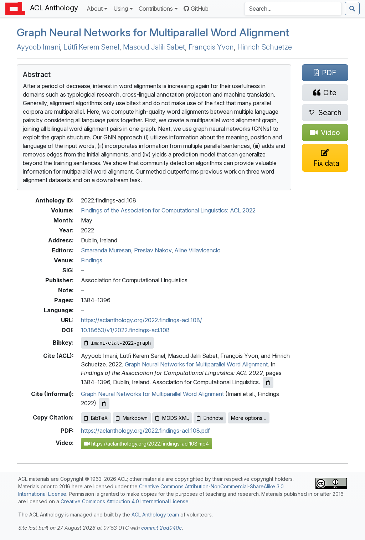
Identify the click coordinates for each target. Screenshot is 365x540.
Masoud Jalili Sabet (154, 47)
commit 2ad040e (161, 528)
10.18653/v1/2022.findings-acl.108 (125, 330)
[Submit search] (352, 8)
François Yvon (211, 47)
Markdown (135, 418)
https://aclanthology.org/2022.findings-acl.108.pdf (145, 430)
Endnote (213, 418)
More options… (248, 418)
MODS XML (175, 418)
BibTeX (99, 418)
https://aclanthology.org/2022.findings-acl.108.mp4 (149, 444)
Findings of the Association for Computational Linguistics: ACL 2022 (168, 210)
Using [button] (120, 8)
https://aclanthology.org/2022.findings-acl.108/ (141, 320)
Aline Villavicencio (197, 250)
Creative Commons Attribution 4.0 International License (125, 501)
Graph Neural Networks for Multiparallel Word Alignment (153, 32)
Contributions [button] (156, 8)
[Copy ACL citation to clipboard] (268, 382)
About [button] (95, 8)
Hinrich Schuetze (264, 47)
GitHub (200, 8)
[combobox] (293, 8)
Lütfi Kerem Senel (91, 47)
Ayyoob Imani (38, 47)
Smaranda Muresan (106, 250)
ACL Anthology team (155, 514)
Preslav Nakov (152, 250)
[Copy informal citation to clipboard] (104, 403)
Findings (91, 260)
